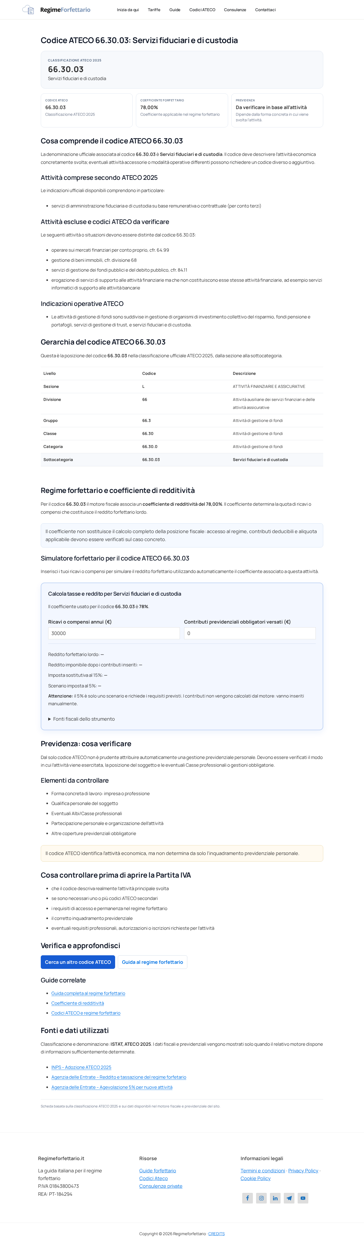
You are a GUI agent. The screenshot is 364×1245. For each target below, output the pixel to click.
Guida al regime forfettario (152, 962)
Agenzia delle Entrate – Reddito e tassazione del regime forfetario (118, 1077)
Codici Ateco (153, 1178)
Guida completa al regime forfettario (88, 993)
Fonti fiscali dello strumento (84, 719)
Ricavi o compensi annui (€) (80, 622)
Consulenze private (161, 1186)
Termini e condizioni (263, 1170)
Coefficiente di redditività (77, 1003)
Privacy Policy (303, 1170)
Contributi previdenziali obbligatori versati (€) (237, 622)
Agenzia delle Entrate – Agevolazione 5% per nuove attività (111, 1087)
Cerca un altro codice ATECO (78, 962)
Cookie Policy (256, 1178)
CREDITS (216, 1233)
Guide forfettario (157, 1170)
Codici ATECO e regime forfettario (85, 1013)
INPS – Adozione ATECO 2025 (81, 1067)
